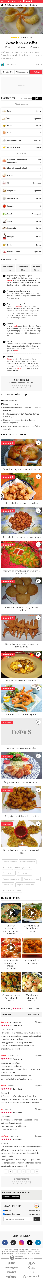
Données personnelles (10, 1251)
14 (28, 1171)
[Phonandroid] (32, 1276)
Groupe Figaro (19, 1253)
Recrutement (34, 1249)
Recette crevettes (10, 404)
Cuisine (8, 1211)
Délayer (9, 359)
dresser (19, 368)
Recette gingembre (23, 867)
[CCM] (11, 1263)
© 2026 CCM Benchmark (32, 1253)
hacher (18, 306)
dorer (16, 351)
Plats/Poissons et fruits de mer (16, 5)
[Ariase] (11, 1276)
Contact (20, 1249)
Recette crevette (10, 400)
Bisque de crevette (11, 420)
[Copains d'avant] (11, 1272)
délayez (9, 280)
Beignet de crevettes (25, 884)
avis (30, 37)
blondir (15, 326)
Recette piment (24, 873)
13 (23, 1171)
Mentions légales (8, 1253)
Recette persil (8, 873)
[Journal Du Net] (32, 1263)
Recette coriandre (27, 861)
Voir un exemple (34, 1211)
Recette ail (7, 867)
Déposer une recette (11, 1197)
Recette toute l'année (12, 890)
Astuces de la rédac (12, 1214)
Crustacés (33, 5)
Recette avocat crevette (13, 414)
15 (32, 1171)
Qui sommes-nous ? (11, 1249)
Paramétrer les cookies (25, 1251)
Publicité (26, 1249)
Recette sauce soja (31, 879)
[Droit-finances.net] (32, 1267)
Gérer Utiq (37, 1251)
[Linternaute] (11, 1268)
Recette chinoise (10, 861)
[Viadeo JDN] (32, 1272)
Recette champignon (11, 879)
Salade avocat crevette (12, 407)
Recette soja (8, 884)
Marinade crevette (11, 426)
